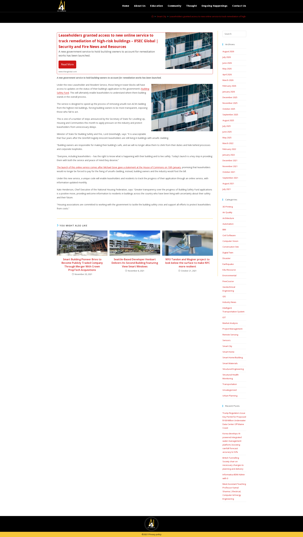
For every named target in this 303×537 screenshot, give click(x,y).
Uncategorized (230, 390)
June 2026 (227, 63)
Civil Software (229, 235)
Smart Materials (230, 363)
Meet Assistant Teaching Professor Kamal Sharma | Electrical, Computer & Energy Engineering (234, 491)
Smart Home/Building (233, 357)
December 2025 (230, 97)
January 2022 (229, 154)
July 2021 (227, 189)
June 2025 (227, 131)
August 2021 (228, 183)
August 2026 (228, 51)
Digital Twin (228, 252)
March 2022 (228, 143)
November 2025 (230, 103)
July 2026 (227, 57)
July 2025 (227, 126)
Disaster (227, 258)
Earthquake (228, 264)
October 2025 (229, 108)
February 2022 (229, 149)
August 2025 (228, 120)
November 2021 (230, 166)
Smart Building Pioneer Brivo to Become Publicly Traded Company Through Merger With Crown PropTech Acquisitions (82, 265)
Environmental (229, 275)
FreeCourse (228, 281)
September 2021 (230, 177)
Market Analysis (230, 323)
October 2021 (229, 172)
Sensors (227, 340)
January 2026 (229, 91)
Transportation (230, 384)
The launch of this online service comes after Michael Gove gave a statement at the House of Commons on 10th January (119, 167)
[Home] (153, 16)
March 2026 (228, 80)
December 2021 (230, 160)
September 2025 (230, 114)
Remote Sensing (230, 334)
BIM (224, 229)
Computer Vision (230, 241)
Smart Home (228, 351)
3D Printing (228, 206)
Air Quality (227, 212)
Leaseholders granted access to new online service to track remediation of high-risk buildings (214, 16)
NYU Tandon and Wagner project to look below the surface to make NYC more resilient (187, 263)
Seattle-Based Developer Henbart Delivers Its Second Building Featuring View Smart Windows (135, 263)
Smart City (227, 346)
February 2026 (229, 85)
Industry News (229, 302)
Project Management (232, 328)
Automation (228, 223)
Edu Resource (229, 269)
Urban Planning (230, 395)
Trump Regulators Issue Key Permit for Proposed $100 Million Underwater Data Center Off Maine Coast (234, 420)
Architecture (228, 218)
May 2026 (227, 68)
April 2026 (227, 74)
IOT (224, 317)
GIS (224, 296)
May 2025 (227, 137)
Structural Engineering (233, 369)
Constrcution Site (231, 246)
